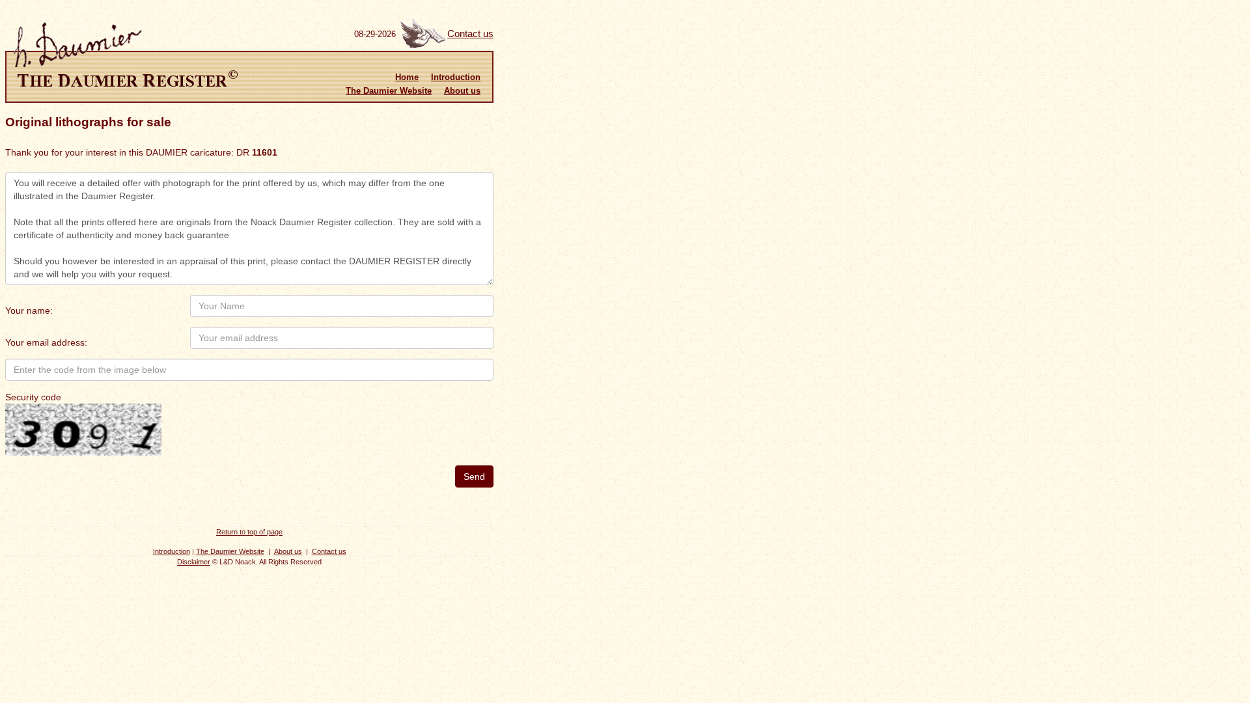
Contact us (470, 34)
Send (474, 476)
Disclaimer (193, 562)
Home (407, 77)
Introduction (455, 77)
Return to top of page (249, 532)
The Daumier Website (389, 91)
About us (462, 91)
